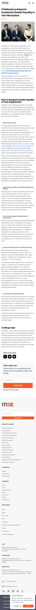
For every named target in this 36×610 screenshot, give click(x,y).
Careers (4, 497)
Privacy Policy (7, 601)
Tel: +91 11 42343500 (10, 581)
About (4, 485)
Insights (4, 471)
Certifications (6, 499)
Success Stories (6, 490)
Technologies (5, 476)
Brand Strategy (6, 430)
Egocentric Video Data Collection (11, 459)
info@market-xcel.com (11, 586)
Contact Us (5, 495)
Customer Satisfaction (8, 438)
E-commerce (5, 531)
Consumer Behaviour (7, 428)
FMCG (3, 512)
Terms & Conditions (8, 604)
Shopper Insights (6, 447)
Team (3, 487)
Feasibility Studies (7, 452)
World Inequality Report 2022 (11, 144)
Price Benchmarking (7, 450)
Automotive (5, 515)
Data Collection (6, 457)
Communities (5, 473)
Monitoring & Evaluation (8, 455)
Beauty (4, 528)
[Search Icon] (29, 3)
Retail (3, 509)
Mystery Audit (6, 445)
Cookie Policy (18, 602)
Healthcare (5, 522)
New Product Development (9, 435)
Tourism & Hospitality (8, 534)
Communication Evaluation (9, 433)
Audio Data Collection (8, 462)
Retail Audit (5, 442)
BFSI (3, 519)
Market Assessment (7, 440)
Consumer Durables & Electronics (11, 525)
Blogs (3, 492)
